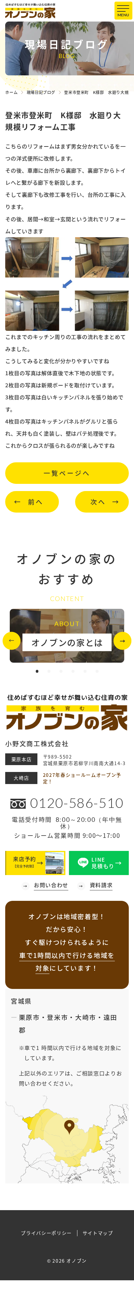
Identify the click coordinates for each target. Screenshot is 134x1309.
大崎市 (85, 1017)
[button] (11, 641)
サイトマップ (98, 1233)
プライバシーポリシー (46, 1233)
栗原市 (29, 1017)
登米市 (57, 1017)
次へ (98, 501)
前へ (36, 501)
